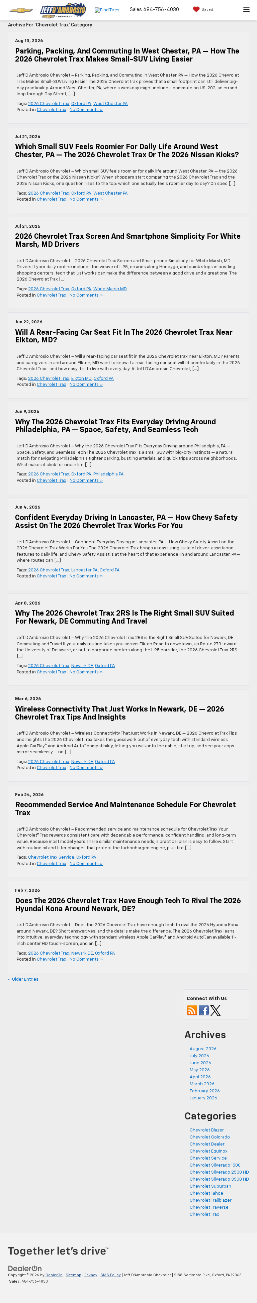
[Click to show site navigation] (246, 10)
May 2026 (200, 1070)
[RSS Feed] (192, 1010)
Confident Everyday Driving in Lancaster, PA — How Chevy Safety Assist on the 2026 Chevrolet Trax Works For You (126, 522)
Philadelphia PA (108, 474)
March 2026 (202, 1084)
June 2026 (200, 1063)
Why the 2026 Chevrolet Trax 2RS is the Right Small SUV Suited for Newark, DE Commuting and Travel (124, 617)
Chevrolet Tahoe (206, 1193)
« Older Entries (23, 979)
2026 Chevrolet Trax (48, 104)
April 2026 (200, 1077)
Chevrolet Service (208, 1158)
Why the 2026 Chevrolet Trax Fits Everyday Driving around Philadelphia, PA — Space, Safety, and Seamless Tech (115, 426)
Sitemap (73, 1275)
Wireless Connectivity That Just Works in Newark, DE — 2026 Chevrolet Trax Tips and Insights (119, 713)
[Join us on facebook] (203, 1010)
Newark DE (82, 666)
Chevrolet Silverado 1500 (215, 1165)
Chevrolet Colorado (210, 1137)
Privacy (90, 1275)
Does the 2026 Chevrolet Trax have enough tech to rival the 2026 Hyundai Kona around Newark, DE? (128, 905)
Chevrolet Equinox (209, 1151)
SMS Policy (110, 1275)
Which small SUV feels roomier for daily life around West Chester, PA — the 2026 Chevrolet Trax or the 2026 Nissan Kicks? (127, 151)
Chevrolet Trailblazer (211, 1200)
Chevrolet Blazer (207, 1130)
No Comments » (86, 110)
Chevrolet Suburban (210, 1186)
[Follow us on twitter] (215, 1010)
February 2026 (205, 1091)
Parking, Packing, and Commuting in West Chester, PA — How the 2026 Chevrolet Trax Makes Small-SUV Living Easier (127, 55)
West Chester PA (110, 104)
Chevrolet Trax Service (51, 857)
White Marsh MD (110, 289)
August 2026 (203, 1049)
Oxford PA (81, 104)
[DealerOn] (25, 1268)
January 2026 (203, 1098)
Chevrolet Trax (51, 110)
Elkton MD (81, 378)
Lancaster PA (84, 570)
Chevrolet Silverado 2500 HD (219, 1172)
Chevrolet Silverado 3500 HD (219, 1179)
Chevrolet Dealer (207, 1144)
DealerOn (54, 1275)
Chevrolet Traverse (209, 1207)
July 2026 (199, 1056)
